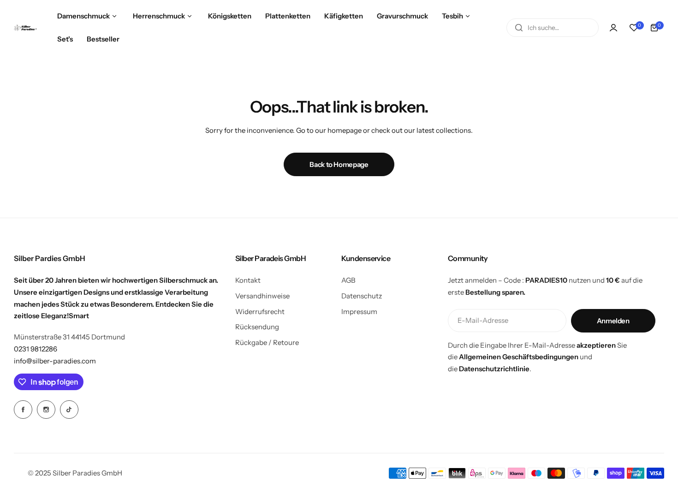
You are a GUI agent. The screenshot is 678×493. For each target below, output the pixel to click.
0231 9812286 (35, 349)
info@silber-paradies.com (55, 360)
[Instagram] (46, 409)
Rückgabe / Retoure (267, 342)
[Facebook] (23, 409)
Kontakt (248, 280)
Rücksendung (257, 326)
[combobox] (552, 27)
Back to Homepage (338, 164)
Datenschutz (361, 295)
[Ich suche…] (519, 27)
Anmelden (613, 320)
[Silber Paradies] (25, 28)
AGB (348, 280)
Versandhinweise (262, 295)
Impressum (359, 311)
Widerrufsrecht (260, 311)
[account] (613, 28)
